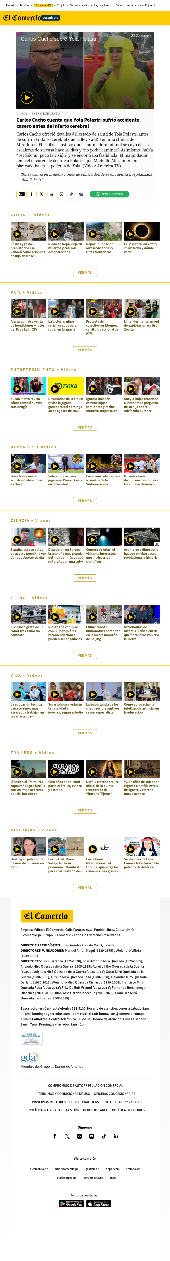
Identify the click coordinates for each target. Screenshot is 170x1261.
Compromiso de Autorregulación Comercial (85, 1085)
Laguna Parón (102, 5)
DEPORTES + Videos (34, 447)
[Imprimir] (81, 194)
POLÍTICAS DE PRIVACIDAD (122, 1102)
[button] (27, 98)
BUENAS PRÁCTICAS (84, 1102)
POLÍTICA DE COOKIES (128, 1110)
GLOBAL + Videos (30, 214)
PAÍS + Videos (27, 292)
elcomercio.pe (39, 1169)
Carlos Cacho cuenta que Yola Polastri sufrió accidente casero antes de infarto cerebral (77, 122)
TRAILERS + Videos (33, 752)
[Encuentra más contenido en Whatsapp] (61, 194)
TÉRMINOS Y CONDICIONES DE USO (64, 1093)
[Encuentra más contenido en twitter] (41, 194)
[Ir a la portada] (47, 916)
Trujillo (61, 5)
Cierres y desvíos (80, 5)
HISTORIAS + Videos (34, 829)
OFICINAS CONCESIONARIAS (114, 1093)
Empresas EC (43, 5)
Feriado (10, 5)
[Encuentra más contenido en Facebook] (31, 194)
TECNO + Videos (29, 597)
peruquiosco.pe (93, 1177)
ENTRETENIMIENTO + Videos (44, 369)
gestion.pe (92, 1169)
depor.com (113, 1169)
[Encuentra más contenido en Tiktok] (71, 194)
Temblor (25, 5)
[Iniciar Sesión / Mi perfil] (166, 5)
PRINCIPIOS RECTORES (49, 1102)
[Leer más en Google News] (21, 194)
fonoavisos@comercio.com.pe (122, 1013)
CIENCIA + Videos (31, 520)
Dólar (119, 5)
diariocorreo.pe (67, 1177)
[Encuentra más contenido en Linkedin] (51, 194)
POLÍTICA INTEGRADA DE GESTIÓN (54, 1110)
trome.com (133, 1169)
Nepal (129, 5)
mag (113, 1177)
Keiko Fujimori (146, 5)
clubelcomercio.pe (67, 1169)
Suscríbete (50, 17)
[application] (85, 70)
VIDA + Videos (27, 675)
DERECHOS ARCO (95, 1110)
